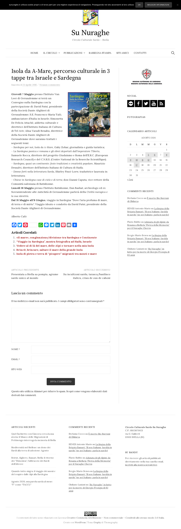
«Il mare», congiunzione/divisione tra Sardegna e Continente (56, 237)
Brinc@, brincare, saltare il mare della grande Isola (49, 249)
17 (137, 165)
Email (15, 359)
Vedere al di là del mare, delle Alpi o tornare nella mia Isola (55, 245)
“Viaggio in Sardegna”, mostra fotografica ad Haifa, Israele (54, 241)
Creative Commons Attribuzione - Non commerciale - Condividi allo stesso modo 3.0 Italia (115, 517)
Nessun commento (49, 84)
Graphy (97, 522)
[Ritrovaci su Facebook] (138, 103)
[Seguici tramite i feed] (161, 103)
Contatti (140, 52)
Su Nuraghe (90, 33)
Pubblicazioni (73, 52)
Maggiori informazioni (158, 5)
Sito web (16, 369)
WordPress (80, 522)
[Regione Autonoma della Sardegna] (146, 76)
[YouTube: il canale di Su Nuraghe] (153, 103)
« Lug (130, 179)
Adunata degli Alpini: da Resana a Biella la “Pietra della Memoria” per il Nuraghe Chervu (148, 224)
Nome (15, 349)
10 (137, 160)
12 (148, 160)
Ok (139, 5)
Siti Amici (122, 52)
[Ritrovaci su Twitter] (146, 103)
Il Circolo (50, 52)
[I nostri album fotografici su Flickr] (130, 103)
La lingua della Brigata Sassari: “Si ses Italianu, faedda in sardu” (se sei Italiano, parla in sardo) (148, 211)
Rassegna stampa (100, 52)
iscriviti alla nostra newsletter (141, 464)
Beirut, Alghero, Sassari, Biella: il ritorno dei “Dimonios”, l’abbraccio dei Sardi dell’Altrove (32, 460)
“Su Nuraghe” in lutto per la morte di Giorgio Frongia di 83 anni (148, 251)
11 (142, 160)
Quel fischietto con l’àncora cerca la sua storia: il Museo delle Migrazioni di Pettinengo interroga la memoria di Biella (33, 436)
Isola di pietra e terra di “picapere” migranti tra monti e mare (56, 253)
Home (34, 52)
